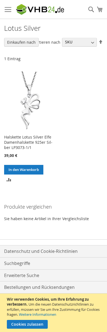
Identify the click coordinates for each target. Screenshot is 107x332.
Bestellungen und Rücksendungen (39, 287)
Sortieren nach (46, 42)
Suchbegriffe (17, 263)
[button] (9, 179)
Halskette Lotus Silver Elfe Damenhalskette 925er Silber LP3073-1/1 (28, 142)
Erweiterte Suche (21, 275)
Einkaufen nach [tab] (21, 42)
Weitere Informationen (37, 314)
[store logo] (39, 9)
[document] (54, 313)
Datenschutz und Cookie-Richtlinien (41, 251)
